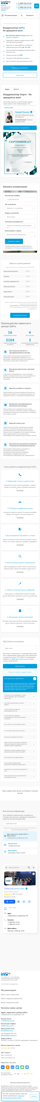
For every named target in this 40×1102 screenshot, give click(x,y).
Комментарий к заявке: (13, 231)
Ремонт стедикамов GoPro (10, 1002)
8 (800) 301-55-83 (7, 1026)
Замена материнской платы (11, 271)
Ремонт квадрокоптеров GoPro (11, 998)
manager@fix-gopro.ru (9, 1035)
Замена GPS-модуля (9, 296)
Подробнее (20, 490)
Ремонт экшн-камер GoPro (10, 994)
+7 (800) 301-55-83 (24, 3)
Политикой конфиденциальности (23, 248)
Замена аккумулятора (9, 286)
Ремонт (7, 89)
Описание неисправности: (14, 222)
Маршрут (11, 901)
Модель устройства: (12, 213)
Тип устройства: (10, 204)
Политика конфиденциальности (20, 1082)
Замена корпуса (8, 291)
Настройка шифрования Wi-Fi (11, 281)
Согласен (34, 1096)
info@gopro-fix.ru (7, 1030)
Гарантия (16, 89)
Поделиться (3, 1067)
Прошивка (6, 276)
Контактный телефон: (12, 195)
